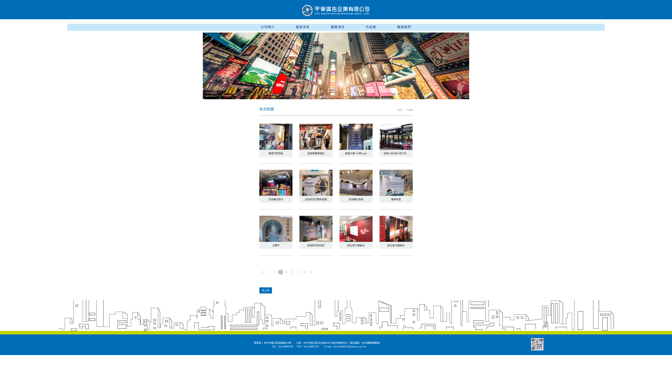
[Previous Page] (268, 272)
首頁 (400, 110)
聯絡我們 (404, 27)
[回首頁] (336, 10)
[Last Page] (310, 272)
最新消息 (303, 27)
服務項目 (338, 27)
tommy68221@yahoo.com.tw (350, 346)
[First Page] (262, 272)
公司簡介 (268, 27)
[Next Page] (304, 272)
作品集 (371, 27)
